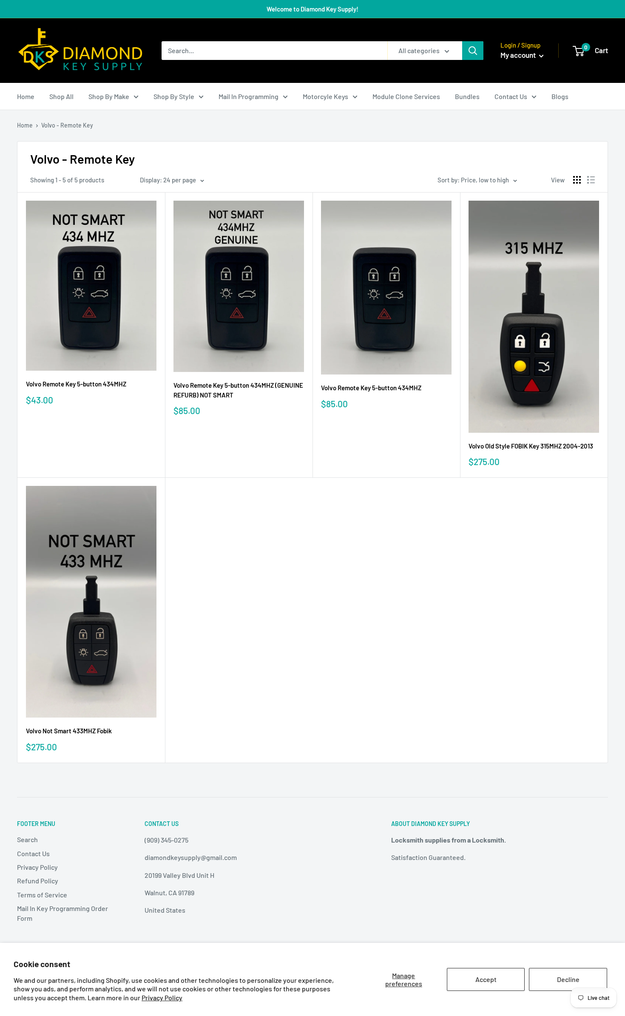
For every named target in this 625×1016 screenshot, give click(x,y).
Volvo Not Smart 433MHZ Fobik (69, 731)
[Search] (472, 50)
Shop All (61, 96)
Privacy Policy (162, 997)
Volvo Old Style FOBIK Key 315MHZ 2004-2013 (531, 446)
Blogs (559, 96)
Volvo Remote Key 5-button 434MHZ (76, 384)
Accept (486, 979)
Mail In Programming (248, 96)
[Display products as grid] (577, 180)
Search (27, 839)
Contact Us (510, 96)
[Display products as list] (591, 180)
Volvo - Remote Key (67, 125)
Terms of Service (42, 895)
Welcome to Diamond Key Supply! (312, 9)
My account (518, 55)
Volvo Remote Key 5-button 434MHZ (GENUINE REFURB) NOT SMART (238, 390)
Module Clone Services (406, 96)
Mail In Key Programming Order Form (62, 913)
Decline (568, 979)
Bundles (467, 96)
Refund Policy (37, 881)
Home (25, 96)
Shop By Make (108, 96)
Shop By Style (173, 96)
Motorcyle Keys (325, 96)
